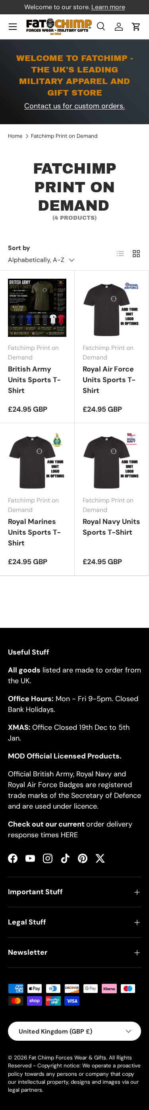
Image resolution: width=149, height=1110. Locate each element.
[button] (136, 26)
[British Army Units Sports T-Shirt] (37, 308)
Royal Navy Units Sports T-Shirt (111, 527)
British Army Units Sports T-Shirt (34, 379)
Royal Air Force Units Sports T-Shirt (109, 379)
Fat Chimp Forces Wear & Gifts (67, 1057)
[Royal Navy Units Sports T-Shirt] (112, 460)
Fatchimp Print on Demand (64, 136)
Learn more (108, 7)
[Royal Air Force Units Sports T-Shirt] (112, 308)
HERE (69, 835)
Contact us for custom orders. (74, 106)
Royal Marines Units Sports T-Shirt (34, 532)
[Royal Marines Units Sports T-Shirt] (37, 460)
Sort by (19, 248)
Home (15, 136)
